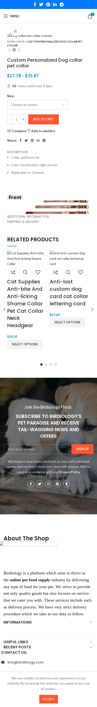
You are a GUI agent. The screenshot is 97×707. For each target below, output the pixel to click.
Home (11, 41)
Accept (49, 699)
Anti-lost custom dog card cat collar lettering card (69, 292)
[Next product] (18, 50)
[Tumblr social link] (66, 483)
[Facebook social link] (35, 4)
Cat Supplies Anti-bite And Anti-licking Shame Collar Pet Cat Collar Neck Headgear (25, 303)
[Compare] (13, 272)
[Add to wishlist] (38, 272)
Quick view (25, 272)
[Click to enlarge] (15, 31)
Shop (21, 41)
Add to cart (43, 119)
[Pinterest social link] (48, 4)
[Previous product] (9, 50)
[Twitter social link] (41, 4)
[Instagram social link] (48, 483)
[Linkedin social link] (55, 4)
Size (10, 96)
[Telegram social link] (61, 4)
